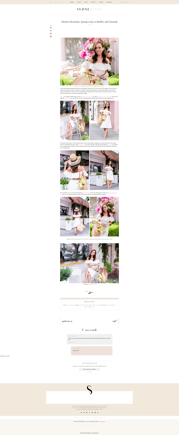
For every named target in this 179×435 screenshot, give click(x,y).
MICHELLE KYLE (92, 284)
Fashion (72, 2)
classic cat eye (86, 193)
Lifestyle (93, 2)
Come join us (102, 421)
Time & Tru (95, 305)
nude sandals (82, 144)
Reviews (101, 2)
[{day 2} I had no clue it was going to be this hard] (96, 397)
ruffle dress (67, 98)
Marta (69, 336)
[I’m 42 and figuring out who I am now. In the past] (124, 397)
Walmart (62, 96)
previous (68, 322)
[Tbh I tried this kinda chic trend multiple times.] (82, 397)
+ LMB (104, 417)
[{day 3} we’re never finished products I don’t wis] (68, 397)
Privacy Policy (86, 417)
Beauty (79, 2)
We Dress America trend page (104, 96)
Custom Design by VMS (98, 417)
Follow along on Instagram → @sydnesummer (89, 433)
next (114, 322)
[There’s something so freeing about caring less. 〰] (54, 397)
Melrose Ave (84, 305)
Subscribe (127, 2)
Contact (56, 2)
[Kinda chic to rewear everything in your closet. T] (110, 397)
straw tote (109, 144)
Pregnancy (109, 2)
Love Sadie (70, 305)
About (51, 2)
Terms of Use (77, 417)
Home (86, 2)
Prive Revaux (111, 305)
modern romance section (87, 96)
